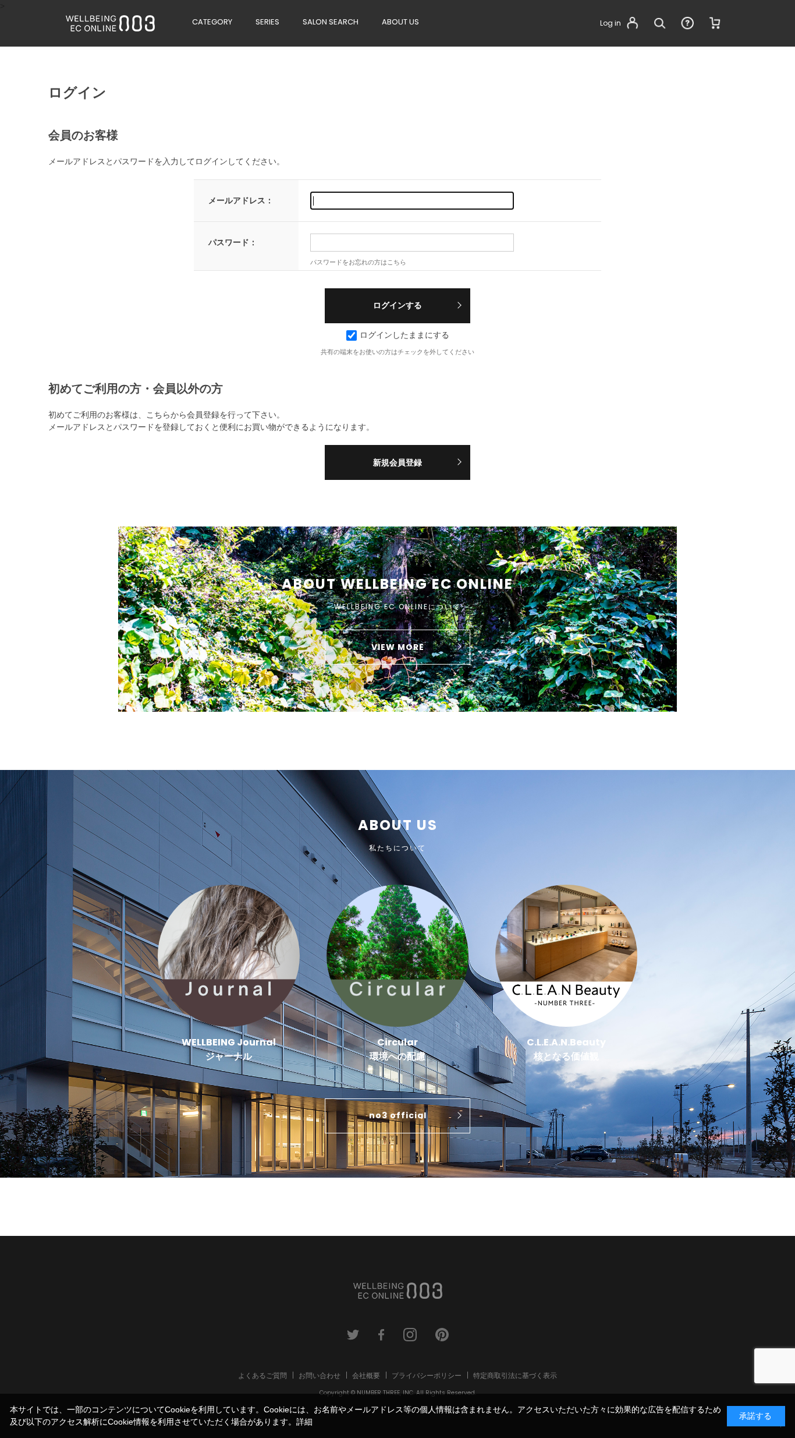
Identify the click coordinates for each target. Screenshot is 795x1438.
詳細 (304, 1421)
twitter (353, 1334)
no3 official (398, 1115)
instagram (410, 1334)
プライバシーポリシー (427, 1376)
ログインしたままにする (404, 335)
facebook (381, 1334)
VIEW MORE (397, 647)
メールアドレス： (241, 200)
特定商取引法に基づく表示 (515, 1376)
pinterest (442, 1334)
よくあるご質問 (262, 1376)
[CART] (715, 23)
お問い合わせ (319, 1376)
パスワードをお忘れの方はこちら (358, 262)
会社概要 (366, 1376)
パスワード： (232, 242)
